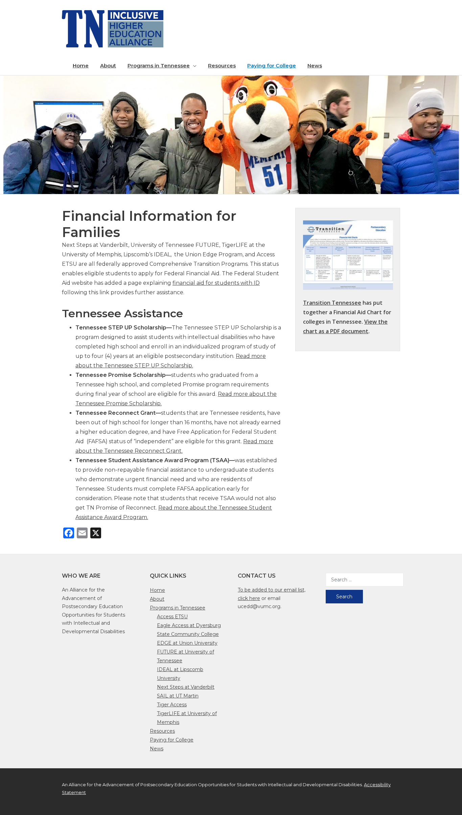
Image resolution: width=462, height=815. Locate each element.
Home (81, 65)
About (108, 65)
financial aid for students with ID (216, 283)
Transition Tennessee (332, 302)
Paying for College (271, 65)
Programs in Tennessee (159, 65)
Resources (222, 65)
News (314, 65)
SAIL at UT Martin (178, 696)
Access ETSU (172, 617)
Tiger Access (172, 705)
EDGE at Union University (187, 643)
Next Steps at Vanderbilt (185, 687)
